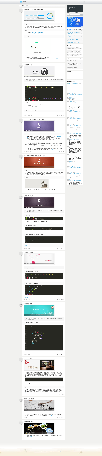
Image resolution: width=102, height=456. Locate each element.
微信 (75, 52)
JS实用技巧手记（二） (29, 303)
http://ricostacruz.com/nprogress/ (37, 32)
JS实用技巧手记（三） (29, 252)
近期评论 (69, 81)
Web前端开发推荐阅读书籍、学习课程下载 (74, 32)
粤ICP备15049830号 (58, 451)
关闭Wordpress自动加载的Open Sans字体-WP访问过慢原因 (74, 35)
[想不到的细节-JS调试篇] (39, 410)
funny (69, 40)
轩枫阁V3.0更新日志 (72, 7)
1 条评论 (62, 248)
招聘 (79, 51)
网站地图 (52, 451)
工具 (71, 47)
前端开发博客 (70, 68)
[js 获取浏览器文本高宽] (39, 433)
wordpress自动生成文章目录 (73, 39)
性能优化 (75, 55)
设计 (75, 54)
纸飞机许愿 (70, 33)
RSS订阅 (70, 9)
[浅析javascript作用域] (39, 370)
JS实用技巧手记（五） (29, 64)
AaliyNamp (71, 179)
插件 (74, 47)
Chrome (75, 51)
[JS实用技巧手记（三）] (39, 264)
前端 (68, 55)
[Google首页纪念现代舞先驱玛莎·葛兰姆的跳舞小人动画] (39, 167)
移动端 (77, 47)
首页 (20, 5)
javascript (27, 151)
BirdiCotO (70, 172)
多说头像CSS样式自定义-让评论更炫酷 (74, 42)
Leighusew (70, 117)
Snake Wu (70, 97)
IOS (72, 55)
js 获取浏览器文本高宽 (29, 421)
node (72, 51)
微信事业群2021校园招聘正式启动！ (75, 84)
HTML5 (68, 51)
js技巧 (32, 115)
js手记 (29, 115)
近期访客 (69, 71)
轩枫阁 (23, 1)
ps (70, 55)
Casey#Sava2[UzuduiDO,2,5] (73, 83)
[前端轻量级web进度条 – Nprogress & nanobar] (39, 21)
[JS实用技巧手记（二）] (39, 315)
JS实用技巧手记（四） (29, 195)
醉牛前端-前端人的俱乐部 (72, 67)
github (76, 48)
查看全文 (56, 58)
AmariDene (71, 154)
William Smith (71, 93)
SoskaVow (70, 101)
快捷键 (73, 48)
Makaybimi (71, 166)
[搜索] (81, 14)
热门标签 (69, 45)
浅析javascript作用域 (28, 358)
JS (26, 115)
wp (69, 54)
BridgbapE (70, 110)
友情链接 (70, 8)
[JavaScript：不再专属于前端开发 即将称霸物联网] (39, 131)
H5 (78, 55)
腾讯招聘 (78, 52)
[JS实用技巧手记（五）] (39, 76)
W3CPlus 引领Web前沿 (72, 60)
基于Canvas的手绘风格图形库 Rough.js (75, 102)
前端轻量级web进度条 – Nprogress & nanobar (34, 9)
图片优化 (69, 48)
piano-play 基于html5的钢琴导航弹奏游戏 (76, 94)
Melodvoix (70, 132)
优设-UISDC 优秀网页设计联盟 (73, 64)
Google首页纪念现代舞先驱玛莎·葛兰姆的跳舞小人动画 (35, 155)
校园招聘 (79, 48)
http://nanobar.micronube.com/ (36, 33)
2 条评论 (62, 151)
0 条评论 (62, 299)
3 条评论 (62, 394)
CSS (81, 54)
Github (70, 11)
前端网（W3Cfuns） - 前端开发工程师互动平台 (75, 63)
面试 (68, 52)
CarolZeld (70, 161)
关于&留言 (70, 30)
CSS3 (73, 54)
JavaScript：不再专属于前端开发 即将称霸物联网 (34, 119)
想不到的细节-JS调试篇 (29, 398)
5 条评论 (62, 115)
